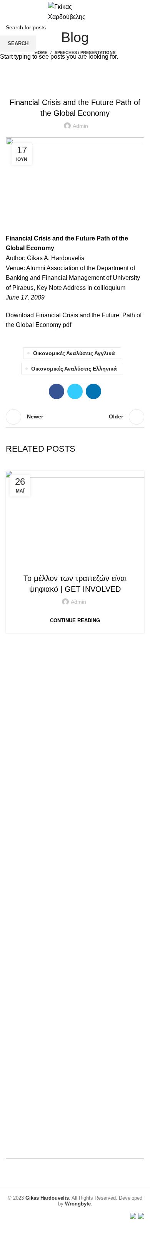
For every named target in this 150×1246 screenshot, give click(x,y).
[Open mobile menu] (9, 11)
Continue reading (75, 620)
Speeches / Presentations (74, 562)
